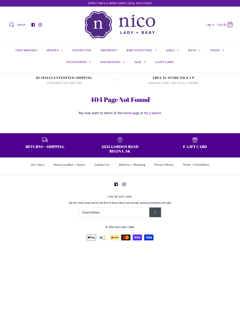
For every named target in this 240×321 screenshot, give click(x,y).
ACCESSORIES (78, 62)
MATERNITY (109, 50)
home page (131, 113)
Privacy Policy (163, 164)
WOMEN (55, 50)
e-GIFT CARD (164, 62)
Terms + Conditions (196, 164)
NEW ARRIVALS (26, 50)
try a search (152, 113)
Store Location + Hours (69, 164)
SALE (140, 62)
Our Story (37, 164)
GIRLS (172, 50)
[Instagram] (40, 25)
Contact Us (102, 164)
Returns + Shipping (132, 164)
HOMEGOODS (112, 62)
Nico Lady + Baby (125, 226)
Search (21, 24)
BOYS (194, 50)
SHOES (217, 50)
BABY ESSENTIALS (142, 50)
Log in (210, 24)
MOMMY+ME (81, 50)
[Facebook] (33, 25)
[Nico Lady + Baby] (120, 14)
